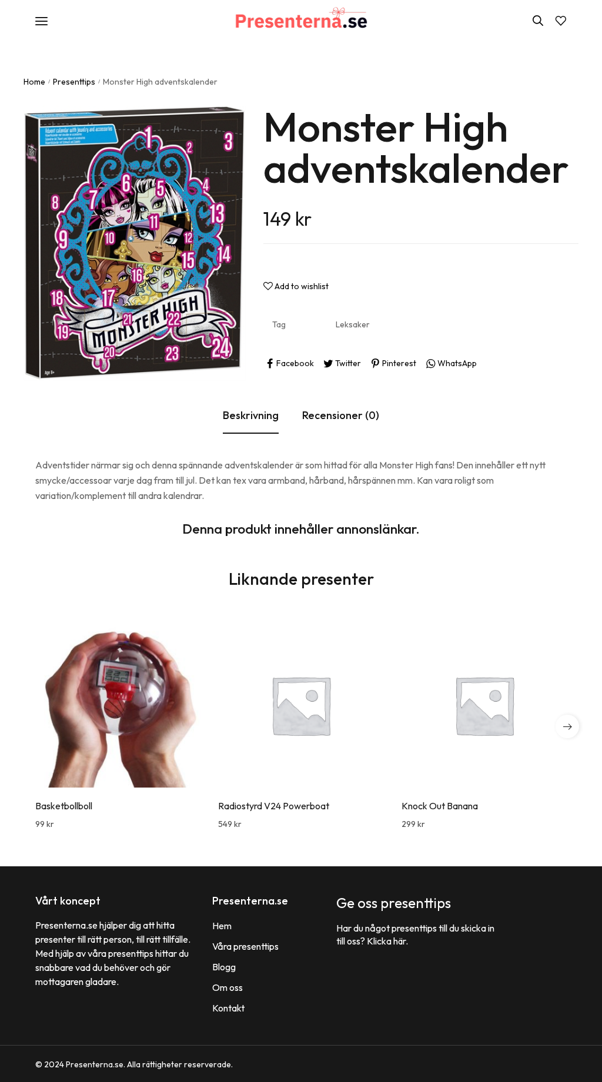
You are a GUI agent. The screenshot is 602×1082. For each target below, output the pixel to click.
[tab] (251, 416)
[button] (567, 726)
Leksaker (353, 324)
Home (34, 81)
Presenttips (74, 81)
